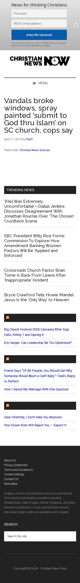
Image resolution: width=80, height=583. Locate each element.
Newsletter (11, 483)
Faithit (16, 359)
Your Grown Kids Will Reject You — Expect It (35, 425)
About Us (10, 460)
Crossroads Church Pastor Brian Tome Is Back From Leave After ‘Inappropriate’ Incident (35, 275)
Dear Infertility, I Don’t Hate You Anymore (33, 417)
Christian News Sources (34, 150)
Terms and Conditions (18, 469)
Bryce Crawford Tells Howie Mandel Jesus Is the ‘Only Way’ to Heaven (38, 297)
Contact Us (11, 479)
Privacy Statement (15, 465)
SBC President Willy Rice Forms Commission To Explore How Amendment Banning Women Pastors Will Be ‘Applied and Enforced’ (34, 245)
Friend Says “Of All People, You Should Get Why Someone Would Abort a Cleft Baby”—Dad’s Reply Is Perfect (39, 376)
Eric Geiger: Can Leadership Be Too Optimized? (38, 343)
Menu (43, 83)
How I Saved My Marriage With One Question (36, 389)
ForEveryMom (23, 406)
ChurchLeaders (24, 318)
